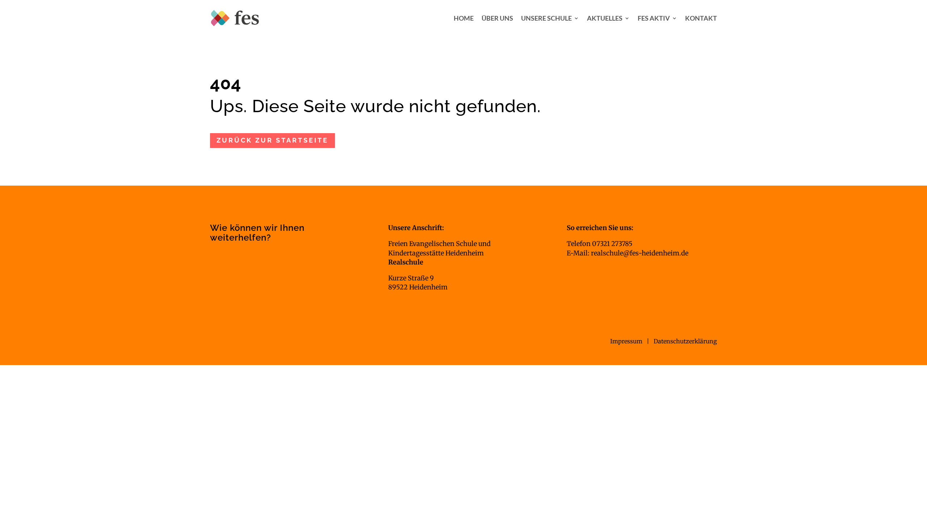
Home (464, 18)
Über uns (497, 18)
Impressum (627, 341)
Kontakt (701, 18)
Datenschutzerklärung (685, 341)
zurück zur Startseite (272, 140)
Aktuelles (604, 18)
